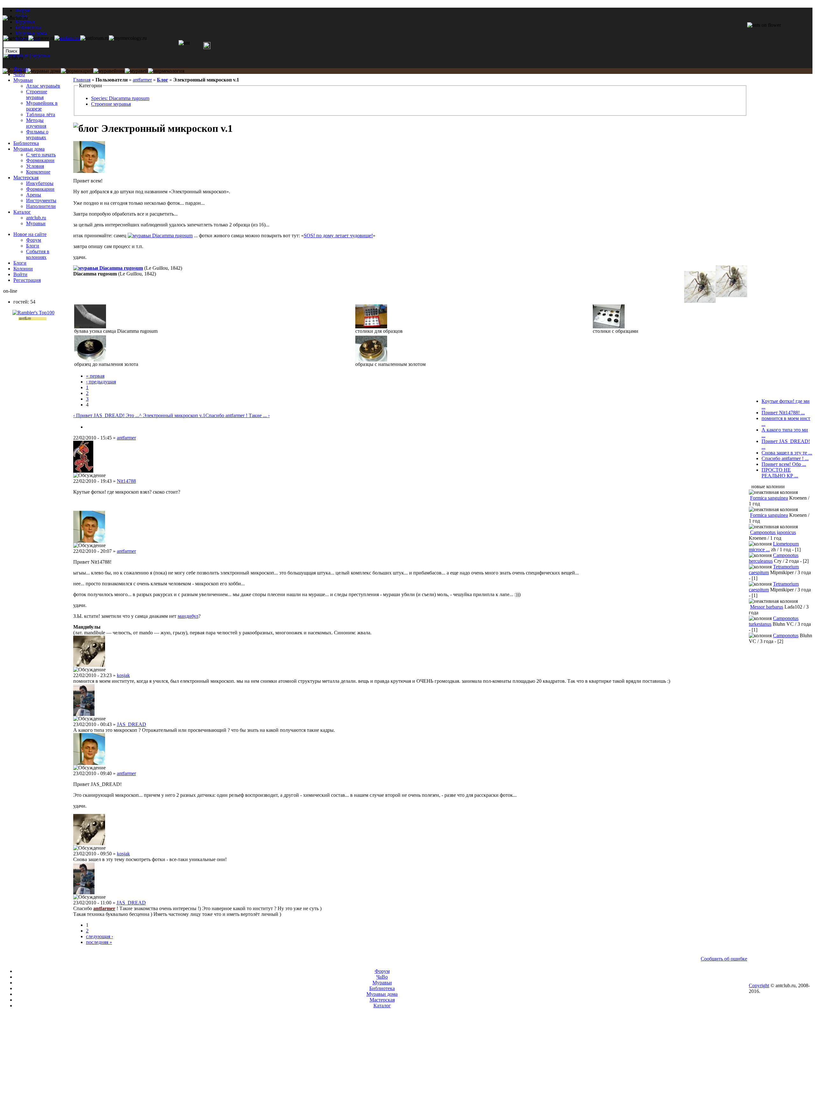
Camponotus (785, 635)
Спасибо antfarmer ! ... (785, 458)
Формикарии (40, 160)
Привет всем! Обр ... (784, 464)
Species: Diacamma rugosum (120, 98)
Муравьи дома (29, 149)
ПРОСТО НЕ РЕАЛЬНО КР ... (780, 472)
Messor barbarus (766, 607)
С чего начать (41, 154)
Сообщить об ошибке (724, 958)
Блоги (32, 245)
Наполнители (41, 206)
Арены (33, 194)
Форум (22, 10)
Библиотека (26, 143)
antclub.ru (36, 217)
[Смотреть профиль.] (89, 171)
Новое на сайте (29, 234)
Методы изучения (36, 123)
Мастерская (26, 177)
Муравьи (23, 80)
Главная (81, 79)
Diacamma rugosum (172, 235)
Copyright (759, 985)
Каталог (22, 212)
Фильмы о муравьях (37, 134)
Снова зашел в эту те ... (787, 452)
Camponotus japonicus (773, 532)
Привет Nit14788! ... (783, 412)
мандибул (188, 616)
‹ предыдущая (101, 381)
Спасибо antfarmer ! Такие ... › (237, 415)
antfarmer (142, 79)
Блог (162, 79)
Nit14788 (126, 481)
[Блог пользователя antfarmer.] (88, 427)
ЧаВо (19, 74)
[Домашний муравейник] (67, 38)
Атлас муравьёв (43, 86)
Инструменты (41, 200)
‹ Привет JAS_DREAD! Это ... (106, 415)
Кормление (38, 172)
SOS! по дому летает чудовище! (338, 235)
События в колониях (37, 254)
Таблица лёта (40, 114)
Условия (35, 166)
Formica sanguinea (769, 498)
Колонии (23, 268)
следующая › (99, 936)
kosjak (123, 675)
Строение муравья (111, 104)
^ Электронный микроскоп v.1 (172, 415)
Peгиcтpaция (27, 280)
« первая (95, 376)
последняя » (99, 942)
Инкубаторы (39, 183)
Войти (20, 274)
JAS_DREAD (131, 724)
